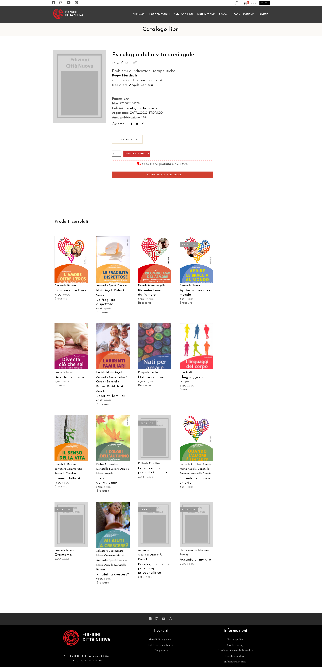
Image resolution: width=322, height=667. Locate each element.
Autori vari (144, 550)
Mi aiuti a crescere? (112, 574)
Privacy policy (235, 639)
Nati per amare (151, 377)
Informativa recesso (235, 661)
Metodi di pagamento (161, 639)
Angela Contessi (141, 85)
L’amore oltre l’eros (71, 290)
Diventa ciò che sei (70, 377)
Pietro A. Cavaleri (65, 473)
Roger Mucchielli (124, 75)
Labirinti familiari (111, 396)
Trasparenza (161, 650)
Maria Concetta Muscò (110, 555)
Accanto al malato (195, 559)
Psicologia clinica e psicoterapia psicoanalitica (154, 568)
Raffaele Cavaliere (149, 463)
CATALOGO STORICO (146, 113)
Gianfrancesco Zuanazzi (144, 80)
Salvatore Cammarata (68, 469)
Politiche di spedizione (161, 645)
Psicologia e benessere (141, 108)
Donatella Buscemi (66, 285)
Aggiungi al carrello (137, 154)
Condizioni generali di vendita (235, 650)
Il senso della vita (69, 478)
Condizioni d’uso (235, 656)
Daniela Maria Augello (151, 285)
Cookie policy (235, 645)
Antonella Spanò (106, 285)
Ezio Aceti (186, 372)
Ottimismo (63, 555)
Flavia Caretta (188, 550)
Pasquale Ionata (64, 372)
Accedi (265, 3)
